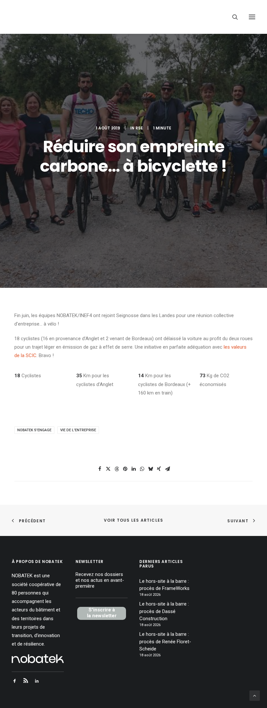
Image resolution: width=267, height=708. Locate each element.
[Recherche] (232, 17)
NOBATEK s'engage (34, 430)
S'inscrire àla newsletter (102, 613)
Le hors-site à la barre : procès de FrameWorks (164, 585)
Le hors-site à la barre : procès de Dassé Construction (164, 611)
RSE (139, 128)
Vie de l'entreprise (78, 430)
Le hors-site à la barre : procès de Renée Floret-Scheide (165, 641)
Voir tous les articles (133, 520)
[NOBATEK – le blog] (59, 17)
